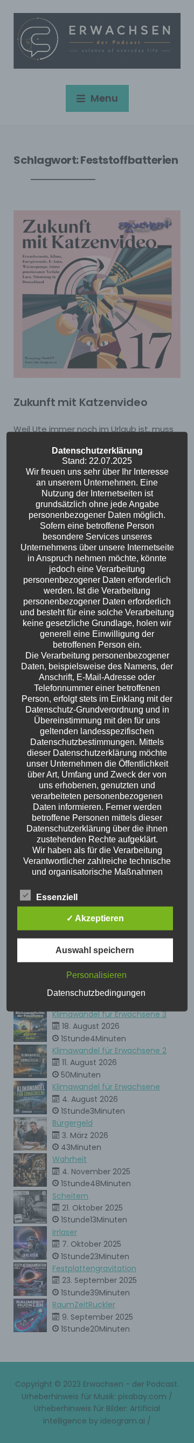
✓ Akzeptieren (95, 918)
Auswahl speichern (95, 950)
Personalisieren (96, 975)
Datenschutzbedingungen (96, 993)
